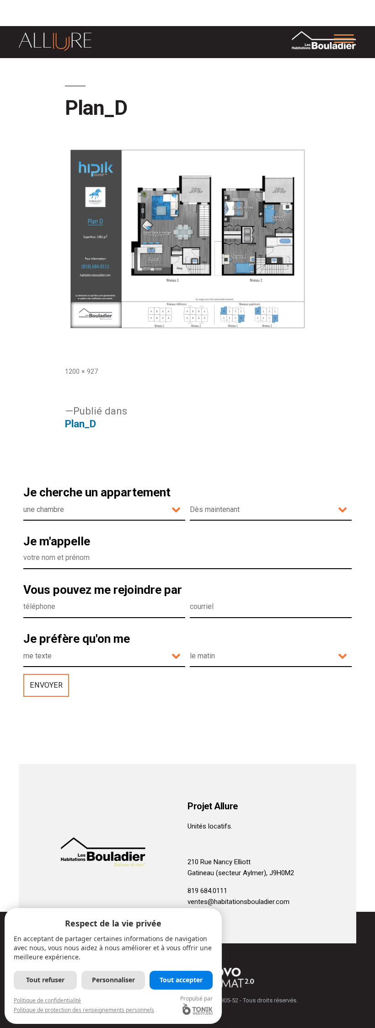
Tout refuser (45, 979)
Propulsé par (196, 998)
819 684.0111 (207, 891)
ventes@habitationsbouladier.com (238, 902)
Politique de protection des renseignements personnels (84, 1010)
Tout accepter (181, 979)
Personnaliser (113, 979)
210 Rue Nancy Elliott (219, 862)
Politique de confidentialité (47, 1000)
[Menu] (343, 37)
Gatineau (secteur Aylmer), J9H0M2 (241, 873)
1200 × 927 (81, 371)
